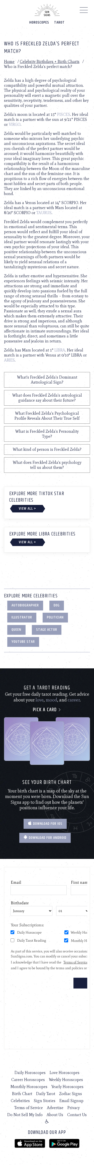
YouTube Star (23, 642)
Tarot (59, 22)
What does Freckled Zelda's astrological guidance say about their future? (47, 398)
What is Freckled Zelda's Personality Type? (47, 434)
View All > (27, 508)
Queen (16, 629)
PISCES (63, 114)
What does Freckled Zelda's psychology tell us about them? (47, 465)
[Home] (47, 10)
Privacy (73, 1107)
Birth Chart (22, 1093)
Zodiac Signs (70, 1093)
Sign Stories (44, 1100)
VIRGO (15, 124)
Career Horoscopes (28, 1079)
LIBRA (59, 350)
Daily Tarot (45, 1093)
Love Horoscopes (64, 1072)
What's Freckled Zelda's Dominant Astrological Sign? (47, 380)
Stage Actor (46, 629)
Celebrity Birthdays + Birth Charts (49, 61)
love (40, 700)
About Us (55, 1114)
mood (51, 700)
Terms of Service (28, 1107)
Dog (57, 605)
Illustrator (22, 617)
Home (9, 61)
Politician (55, 617)
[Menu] (84, 11)
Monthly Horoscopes (29, 1086)
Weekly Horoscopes (66, 1079)
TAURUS (44, 212)
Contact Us (77, 1114)
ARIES (9, 360)
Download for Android (47, 838)
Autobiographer (25, 605)
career (74, 700)
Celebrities (20, 1100)
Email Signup (71, 1100)
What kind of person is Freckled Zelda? (47, 449)
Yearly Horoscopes (67, 1086)
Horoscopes (39, 22)
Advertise (55, 1107)
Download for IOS (47, 824)
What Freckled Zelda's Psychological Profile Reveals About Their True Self (47, 416)
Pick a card (45, 710)
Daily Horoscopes (30, 1072)
